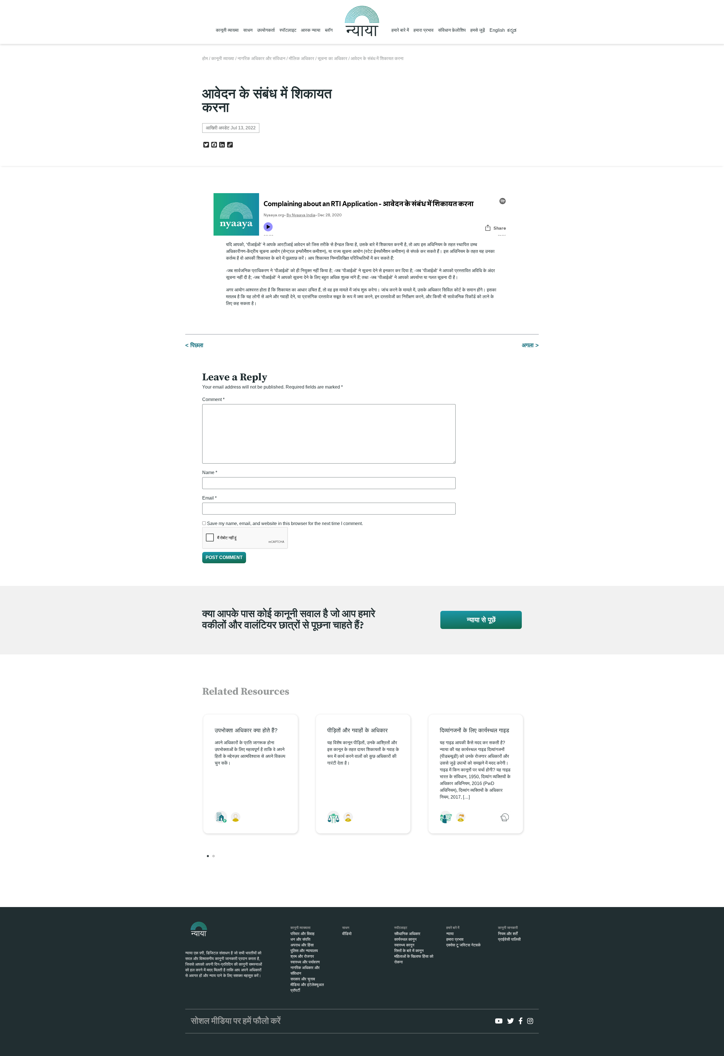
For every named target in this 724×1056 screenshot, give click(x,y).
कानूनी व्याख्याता (300, 928)
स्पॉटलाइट (287, 30)
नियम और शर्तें (508, 933)
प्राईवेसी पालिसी (509, 939)
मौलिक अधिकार (301, 58)
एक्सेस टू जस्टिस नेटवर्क (463, 945)
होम (205, 58)
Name (209, 472)
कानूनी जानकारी (508, 928)
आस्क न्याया (310, 30)
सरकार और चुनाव (302, 979)
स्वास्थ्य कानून (404, 945)
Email (209, 498)
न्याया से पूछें (481, 620)
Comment (213, 399)
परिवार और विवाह (302, 933)
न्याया (450, 933)
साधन (248, 30)
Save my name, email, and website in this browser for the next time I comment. (285, 523)
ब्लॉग (329, 30)
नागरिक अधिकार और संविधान (261, 58)
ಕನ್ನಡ (511, 30)
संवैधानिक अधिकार (407, 933)
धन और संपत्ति (300, 939)
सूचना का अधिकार (332, 58)
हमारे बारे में (400, 30)
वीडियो (347, 933)
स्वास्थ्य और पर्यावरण (305, 962)
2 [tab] (213, 856)
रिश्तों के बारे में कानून (409, 950)
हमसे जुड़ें (477, 30)
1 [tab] (208, 856)
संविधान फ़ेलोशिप (452, 30)
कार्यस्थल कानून (405, 939)
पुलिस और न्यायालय (304, 950)
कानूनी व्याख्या (227, 30)
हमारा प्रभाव (423, 30)
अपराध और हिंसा (302, 945)
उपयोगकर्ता (266, 30)
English (497, 30)
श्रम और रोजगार (302, 956)
